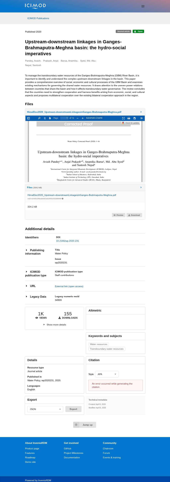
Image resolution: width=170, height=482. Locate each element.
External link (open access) (69, 286)
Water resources (98, 344)
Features (30, 453)
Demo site (30, 462)
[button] (85, 111)
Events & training (112, 457)
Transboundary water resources (107, 348)
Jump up (88, 424)
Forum (106, 453)
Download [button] (135, 215)
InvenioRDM (44, 480)
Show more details (56, 324)
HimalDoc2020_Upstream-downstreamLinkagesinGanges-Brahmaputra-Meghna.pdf (72, 195)
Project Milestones (73, 453)
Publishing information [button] (34, 252)
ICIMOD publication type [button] (35, 273)
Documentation (72, 457)
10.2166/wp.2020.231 (67, 241)
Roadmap (30, 457)
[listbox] (107, 374)
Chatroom (108, 448)
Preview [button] (120, 215)
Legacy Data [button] (38, 296)
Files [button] (34, 187)
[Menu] (143, 6)
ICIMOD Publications (38, 18)
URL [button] (33, 286)
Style (91, 374)
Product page (32, 448)
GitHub (67, 448)
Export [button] (73, 409)
